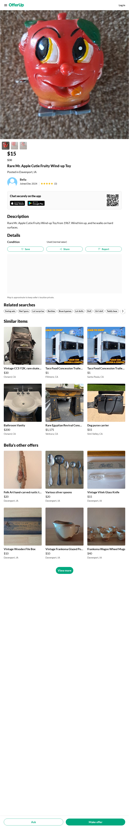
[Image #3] (23, 146)
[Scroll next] (122, 311)
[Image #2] (14, 146)
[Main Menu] (6, 5)
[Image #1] (5, 146)
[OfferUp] (16, 5)
